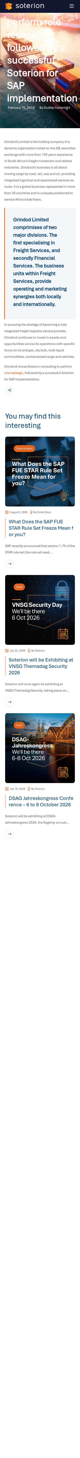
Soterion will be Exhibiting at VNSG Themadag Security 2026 (41, 666)
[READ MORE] (9, 564)
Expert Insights (24, 448)
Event (19, 586)
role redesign (13, 373)
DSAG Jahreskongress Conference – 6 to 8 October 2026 (41, 801)
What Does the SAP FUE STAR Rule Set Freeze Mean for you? (41, 528)
